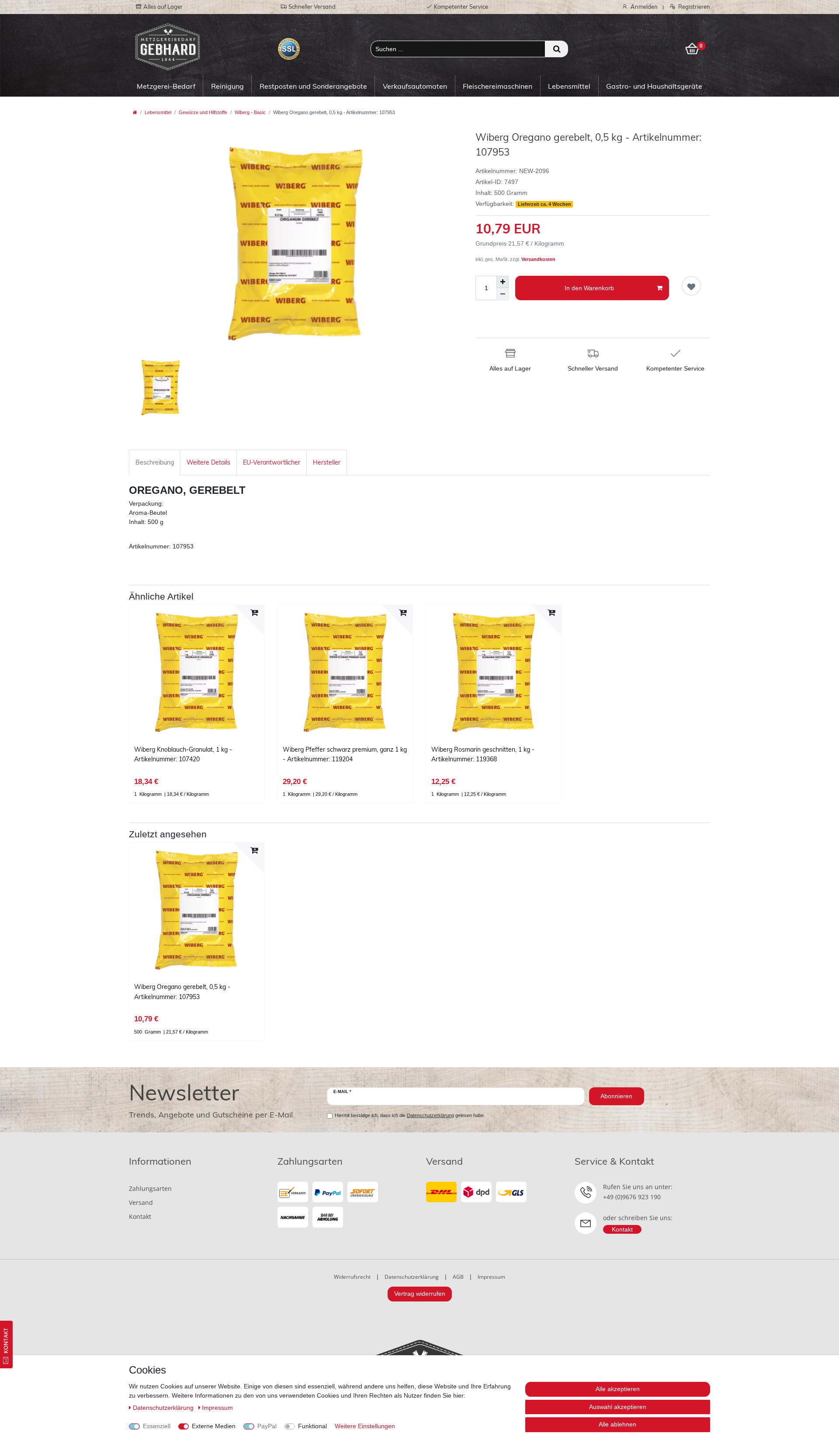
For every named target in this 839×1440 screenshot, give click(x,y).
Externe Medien (214, 1426)
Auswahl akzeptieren (617, 1406)
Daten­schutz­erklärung (164, 1407)
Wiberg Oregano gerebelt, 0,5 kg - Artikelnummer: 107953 (182, 991)
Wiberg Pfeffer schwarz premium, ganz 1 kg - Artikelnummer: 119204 (345, 754)
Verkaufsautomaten (415, 86)
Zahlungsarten (150, 1188)
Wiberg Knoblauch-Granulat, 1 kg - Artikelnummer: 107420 (183, 754)
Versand (141, 1202)
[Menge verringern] (502, 294)
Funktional (312, 1426)
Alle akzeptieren (618, 1388)
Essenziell (156, 1426)
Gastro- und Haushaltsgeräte (654, 86)
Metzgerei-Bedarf (166, 86)
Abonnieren (616, 1096)
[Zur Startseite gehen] (135, 112)
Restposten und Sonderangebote (313, 86)
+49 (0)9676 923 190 (632, 1197)
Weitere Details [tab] (208, 462)
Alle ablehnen (617, 1424)
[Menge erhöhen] (502, 282)
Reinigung (227, 86)
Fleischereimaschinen (497, 86)
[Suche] (556, 49)
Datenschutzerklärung (412, 1276)
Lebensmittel (569, 86)
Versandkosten (538, 259)
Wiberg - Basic (250, 112)
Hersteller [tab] (326, 462)
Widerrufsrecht (352, 1276)
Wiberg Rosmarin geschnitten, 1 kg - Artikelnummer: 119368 (482, 754)
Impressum (491, 1276)
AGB (458, 1276)
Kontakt (140, 1216)
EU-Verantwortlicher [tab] (271, 462)
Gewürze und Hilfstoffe (203, 112)
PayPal (267, 1426)
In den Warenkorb (589, 288)
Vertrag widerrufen (419, 1293)
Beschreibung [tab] (154, 462)
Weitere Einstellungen (365, 1426)
